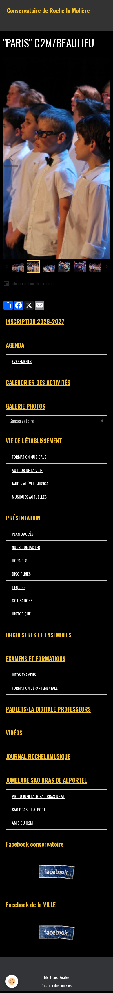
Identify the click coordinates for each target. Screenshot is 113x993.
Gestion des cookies (56, 985)
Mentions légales (56, 977)
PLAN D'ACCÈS (23, 534)
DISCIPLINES (21, 574)
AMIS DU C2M (22, 823)
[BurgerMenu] (12, 21)
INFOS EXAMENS (24, 675)
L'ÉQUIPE (18, 587)
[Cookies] (11, 981)
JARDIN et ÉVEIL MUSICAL (31, 483)
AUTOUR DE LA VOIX (27, 470)
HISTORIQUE (21, 614)
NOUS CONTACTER (26, 547)
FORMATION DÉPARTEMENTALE (35, 688)
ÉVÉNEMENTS (22, 361)
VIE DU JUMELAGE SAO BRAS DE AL (38, 796)
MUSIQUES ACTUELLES (29, 497)
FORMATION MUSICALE (29, 457)
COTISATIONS (22, 600)
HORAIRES (19, 560)
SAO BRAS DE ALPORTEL (30, 809)
